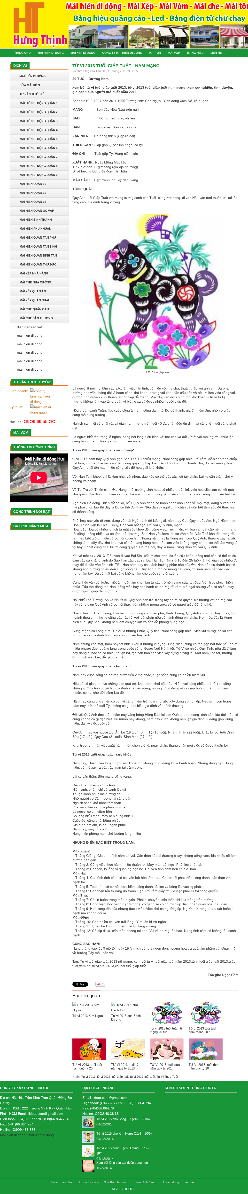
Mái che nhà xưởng (35, 282)
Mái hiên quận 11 (33, 193)
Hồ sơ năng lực (62, 1182)
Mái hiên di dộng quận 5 (39, 139)
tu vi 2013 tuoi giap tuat (155, 372)
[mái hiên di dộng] (40, 409)
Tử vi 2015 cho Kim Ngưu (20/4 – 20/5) (124, 1133)
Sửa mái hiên (30, 85)
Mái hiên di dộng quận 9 (39, 175)
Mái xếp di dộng (82, 53)
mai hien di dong (29, 335)
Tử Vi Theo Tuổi (167, 1076)
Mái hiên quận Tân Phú (38, 237)
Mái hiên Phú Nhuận (35, 228)
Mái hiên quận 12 (33, 201)
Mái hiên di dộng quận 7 (39, 157)
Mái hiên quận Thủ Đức (38, 264)
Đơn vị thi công (89, 1182)
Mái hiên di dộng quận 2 (39, 112)
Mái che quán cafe (35, 309)
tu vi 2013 (79, 459)
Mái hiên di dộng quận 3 (39, 121)
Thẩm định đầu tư (146, 1182)
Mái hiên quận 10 (33, 184)
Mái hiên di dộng (51, 53)
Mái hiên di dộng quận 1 (39, 103)
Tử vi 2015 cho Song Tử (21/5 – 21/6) (123, 1119)
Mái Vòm (174, 53)
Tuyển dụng (171, 1182)
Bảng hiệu (195, 53)
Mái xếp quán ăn (33, 291)
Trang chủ (22, 53)
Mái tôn (155, 53)
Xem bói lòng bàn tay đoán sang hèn (122, 1162)
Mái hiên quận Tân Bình (38, 246)
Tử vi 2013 (88, 1076)
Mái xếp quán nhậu (35, 300)
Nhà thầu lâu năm (116, 1182)
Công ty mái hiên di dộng (122, 53)
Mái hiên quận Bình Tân (38, 255)
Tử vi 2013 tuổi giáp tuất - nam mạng (116, 65)
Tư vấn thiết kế (32, 94)
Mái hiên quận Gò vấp (37, 210)
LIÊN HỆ (216, 53)
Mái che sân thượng (36, 318)
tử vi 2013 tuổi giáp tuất (113, 1076)
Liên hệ (189, 1182)
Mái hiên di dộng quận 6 (39, 148)
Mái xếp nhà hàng (34, 273)
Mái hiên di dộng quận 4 (39, 130)
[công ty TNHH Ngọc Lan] (40, 396)
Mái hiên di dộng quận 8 (39, 166)
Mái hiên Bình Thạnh (36, 219)
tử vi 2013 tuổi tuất (142, 1076)
